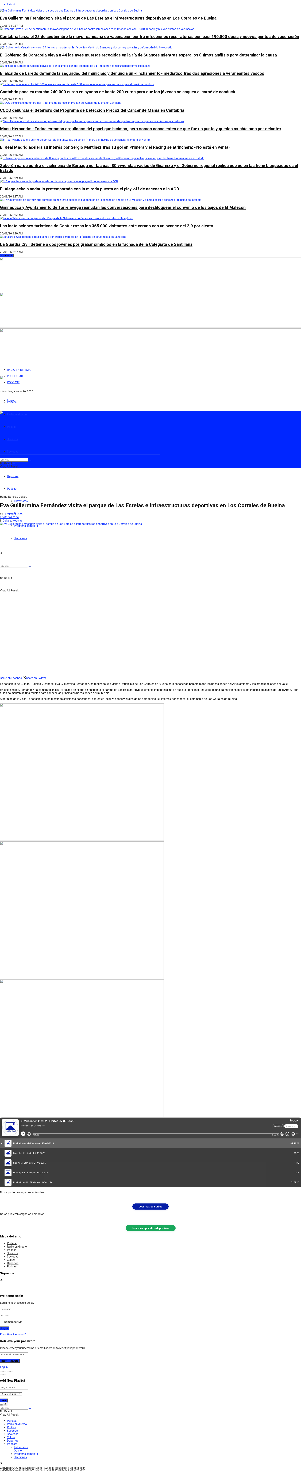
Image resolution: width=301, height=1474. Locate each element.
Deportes (12, 476)
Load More (6, 255)
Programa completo (26, 525)
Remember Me (13, 1322)
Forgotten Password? (13, 1334)
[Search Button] (30, 566)
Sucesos (12, 1253)
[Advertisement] (84, 486)
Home (3, 496)
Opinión (18, 513)
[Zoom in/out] (11, 1371)
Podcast (12, 1266)
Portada (12, 402)
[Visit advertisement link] (82, 839)
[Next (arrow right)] (4, 1374)
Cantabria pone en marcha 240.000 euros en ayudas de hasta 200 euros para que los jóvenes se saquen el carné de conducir (118, 91)
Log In (4, 1367)
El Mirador (10, 514)
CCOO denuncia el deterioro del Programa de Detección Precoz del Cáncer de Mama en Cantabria (92, 110)
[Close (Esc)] (1, 1371)
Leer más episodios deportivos (150, 1228)
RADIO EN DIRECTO (19, 369)
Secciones (20, 538)
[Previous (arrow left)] (1, 1374)
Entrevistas (21, 501)
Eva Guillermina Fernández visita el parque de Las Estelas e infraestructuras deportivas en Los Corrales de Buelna (108, 18)
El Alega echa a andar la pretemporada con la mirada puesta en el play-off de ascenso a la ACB (89, 189)
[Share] (4, 1371)
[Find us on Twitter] (1, 553)
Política (11, 1250)
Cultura (23, 496)
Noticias (13, 496)
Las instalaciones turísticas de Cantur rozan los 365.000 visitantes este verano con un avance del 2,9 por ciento (106, 225)
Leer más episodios (150, 1206)
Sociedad (12, 1256)
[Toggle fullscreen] (8, 1371)
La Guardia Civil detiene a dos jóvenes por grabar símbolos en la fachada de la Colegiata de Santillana (96, 244)
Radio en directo (17, 1246)
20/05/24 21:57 (9, 517)
